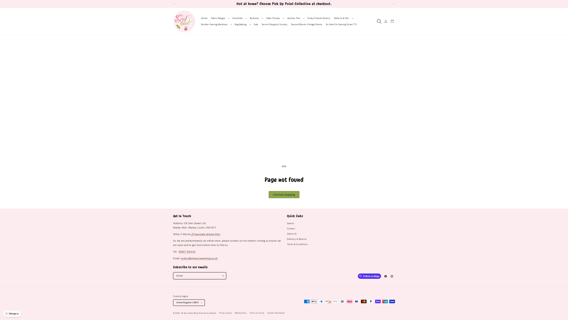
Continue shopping (284, 194)
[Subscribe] (223, 275)
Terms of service (257, 313)
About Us (292, 233)
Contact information (276, 313)
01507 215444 (187, 251)
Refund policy (241, 313)
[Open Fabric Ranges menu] (226, 18)
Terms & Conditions (297, 244)
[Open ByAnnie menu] (259, 18)
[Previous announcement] (174, 4)
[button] (220, 18)
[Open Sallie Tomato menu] (280, 18)
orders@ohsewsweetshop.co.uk (199, 258)
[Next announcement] (394, 4)
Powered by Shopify (207, 313)
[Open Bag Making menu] (247, 24)
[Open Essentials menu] (243, 18)
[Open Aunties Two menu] (301, 18)
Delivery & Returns (297, 239)
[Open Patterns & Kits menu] (349, 18)
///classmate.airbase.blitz (205, 234)
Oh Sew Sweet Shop (189, 313)
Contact (291, 228)
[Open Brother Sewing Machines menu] (228, 24)
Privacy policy (225, 313)
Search (290, 223)
